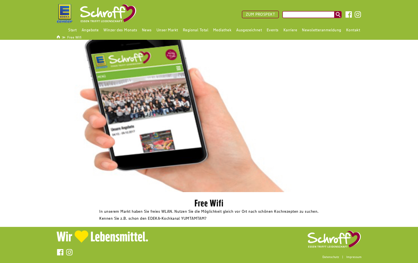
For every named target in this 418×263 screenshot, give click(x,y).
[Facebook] (348, 14)
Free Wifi (74, 37)
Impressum (353, 257)
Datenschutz (330, 257)
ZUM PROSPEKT (260, 14)
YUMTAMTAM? (193, 218)
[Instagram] (357, 14)
